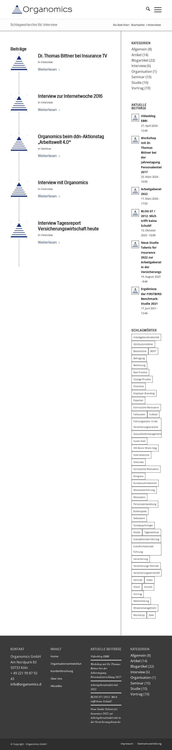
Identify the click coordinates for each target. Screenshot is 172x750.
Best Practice (140, 372)
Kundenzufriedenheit (145, 483)
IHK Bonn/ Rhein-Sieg (145, 447)
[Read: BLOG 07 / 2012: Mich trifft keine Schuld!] (135, 213)
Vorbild (148, 586)
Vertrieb (137, 579)
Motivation (139, 497)
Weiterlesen (47, 69)
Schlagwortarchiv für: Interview (33, 24)
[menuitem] (146, 9)
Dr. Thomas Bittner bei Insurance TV (72, 56)
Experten (138, 400)
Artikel (137, 55)
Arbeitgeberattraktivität (146, 337)
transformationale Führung (143, 549)
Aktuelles (56, 686)
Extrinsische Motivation (146, 407)
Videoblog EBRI (100, 656)
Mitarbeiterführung (144, 490)
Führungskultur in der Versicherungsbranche (145, 424)
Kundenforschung (62, 671)
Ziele (151, 615)
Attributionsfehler (143, 344)
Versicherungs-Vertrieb (146, 565)
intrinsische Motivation (146, 469)
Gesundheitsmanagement (147, 433)
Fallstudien (139, 414)
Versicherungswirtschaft (146, 572)
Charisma (138, 386)
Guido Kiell (139, 441)
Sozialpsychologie (143, 525)
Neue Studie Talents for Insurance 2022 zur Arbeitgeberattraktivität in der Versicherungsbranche (106, 715)
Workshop (139, 615)
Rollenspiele (140, 511)
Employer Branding (144, 393)
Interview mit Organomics (63, 182)
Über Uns (56, 678)
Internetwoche (141, 454)
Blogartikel (140, 60)
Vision (136, 586)
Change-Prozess (142, 379)
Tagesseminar (151, 532)
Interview (47, 62)
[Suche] (146, 9)
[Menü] (156, 9)
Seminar (46, 148)
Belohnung (139, 365)
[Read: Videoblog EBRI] (135, 117)
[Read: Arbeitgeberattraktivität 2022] (135, 191)
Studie (137, 82)
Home (54, 656)
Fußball (153, 414)
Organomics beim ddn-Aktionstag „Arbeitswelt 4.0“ (71, 139)
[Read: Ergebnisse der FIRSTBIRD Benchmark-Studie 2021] (135, 290)
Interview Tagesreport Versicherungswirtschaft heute (68, 226)
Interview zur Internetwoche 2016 (70, 96)
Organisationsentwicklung (66, 664)
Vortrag (138, 88)
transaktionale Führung (146, 539)
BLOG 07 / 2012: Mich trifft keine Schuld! (104, 699)
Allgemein (139, 49)
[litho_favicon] (18, 62)
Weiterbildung (141, 600)
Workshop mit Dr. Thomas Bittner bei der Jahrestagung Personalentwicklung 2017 (106, 670)
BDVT (153, 351)
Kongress (138, 476)
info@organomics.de (26, 684)
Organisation (142, 71)
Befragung (139, 358)
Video (149, 579)
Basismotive (139, 351)
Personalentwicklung (144, 504)
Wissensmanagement (144, 607)
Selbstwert (139, 518)
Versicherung (140, 558)
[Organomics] (41, 9)
